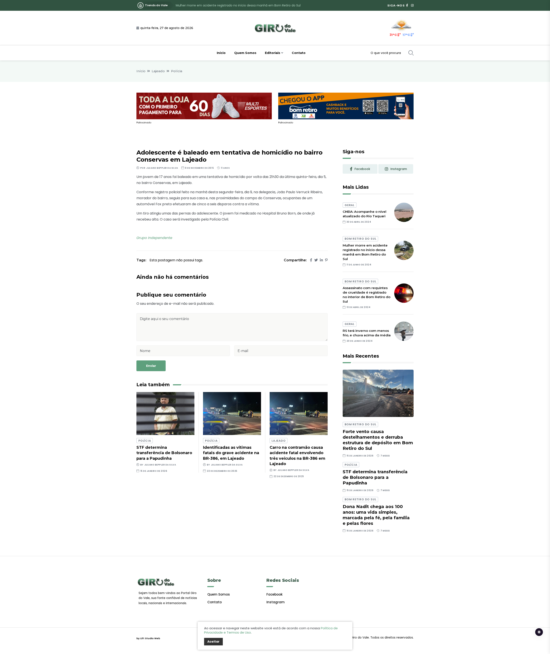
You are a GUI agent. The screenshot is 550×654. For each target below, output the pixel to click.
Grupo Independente (154, 237)
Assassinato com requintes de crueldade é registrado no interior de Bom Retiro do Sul (240, 5)
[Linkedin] (321, 260)
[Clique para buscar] (411, 52)
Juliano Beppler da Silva (162, 168)
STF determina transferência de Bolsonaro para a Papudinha (164, 453)
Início (221, 53)
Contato (299, 53)
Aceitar (213, 641)
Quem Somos (245, 53)
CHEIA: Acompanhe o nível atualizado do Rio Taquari (364, 214)
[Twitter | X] (316, 260)
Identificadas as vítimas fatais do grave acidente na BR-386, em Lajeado (231, 453)
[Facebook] (311, 260)
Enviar (151, 366)
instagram (398, 169)
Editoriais (272, 53)
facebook (362, 169)
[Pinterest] (326, 260)
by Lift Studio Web (148, 638)
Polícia (176, 71)
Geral (349, 205)
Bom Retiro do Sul (360, 239)
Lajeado (158, 71)
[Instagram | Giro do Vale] (412, 5)
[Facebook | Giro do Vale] (407, 5)
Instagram (275, 602)
